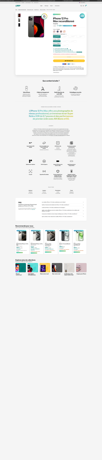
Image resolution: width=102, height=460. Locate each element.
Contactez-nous (36, 2)
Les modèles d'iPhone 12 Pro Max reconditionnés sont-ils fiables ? (54, 202)
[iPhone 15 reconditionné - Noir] (65, 236)
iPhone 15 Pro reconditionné (48, 245)
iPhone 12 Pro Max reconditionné (56, 135)
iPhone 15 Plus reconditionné (77, 245)
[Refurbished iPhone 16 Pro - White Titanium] (36, 236)
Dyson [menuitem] (51, 5)
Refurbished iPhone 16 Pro (37, 244)
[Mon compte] (83, 6)
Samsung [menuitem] (46, 5)
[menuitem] (18, 2)
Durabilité (23, 2)
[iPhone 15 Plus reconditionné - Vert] (79, 236)
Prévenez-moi (69, 60)
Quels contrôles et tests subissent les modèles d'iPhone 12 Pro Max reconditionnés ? (57, 216)
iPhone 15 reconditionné (64, 244)
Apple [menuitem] (41, 5)
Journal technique (28, 2)
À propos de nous (17, 2)
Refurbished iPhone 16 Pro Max (22, 245)
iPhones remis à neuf (30, 9)
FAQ (32, 2)
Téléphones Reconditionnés (22, 9)
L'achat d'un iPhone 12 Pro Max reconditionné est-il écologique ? (53, 207)
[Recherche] (81, 6)
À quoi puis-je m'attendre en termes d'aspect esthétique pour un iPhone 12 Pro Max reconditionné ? (59, 213)
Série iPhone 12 (36, 9)
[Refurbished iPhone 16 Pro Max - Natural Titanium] (22, 236)
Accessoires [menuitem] (57, 5)
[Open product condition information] (66, 34)
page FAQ (33, 209)
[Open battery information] (60, 43)
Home (16, 9)
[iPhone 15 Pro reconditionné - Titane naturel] (51, 236)
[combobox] (83, 2)
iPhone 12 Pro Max (42, 9)
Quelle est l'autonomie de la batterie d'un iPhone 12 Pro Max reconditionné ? (55, 204)
